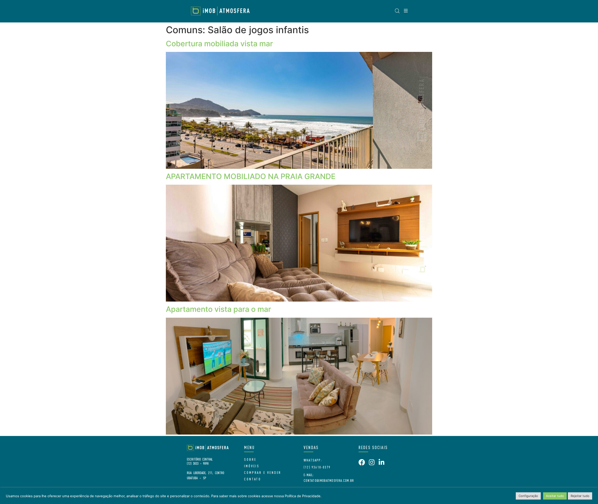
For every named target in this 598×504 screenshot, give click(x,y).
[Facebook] (362, 462)
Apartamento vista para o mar (218, 309)
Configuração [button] (528, 496)
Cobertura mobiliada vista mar (219, 43)
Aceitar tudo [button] (555, 496)
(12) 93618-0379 (317, 467)
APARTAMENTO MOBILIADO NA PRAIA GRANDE (250, 176)
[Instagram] (371, 462)
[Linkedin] (381, 462)
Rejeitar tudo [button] (580, 496)
